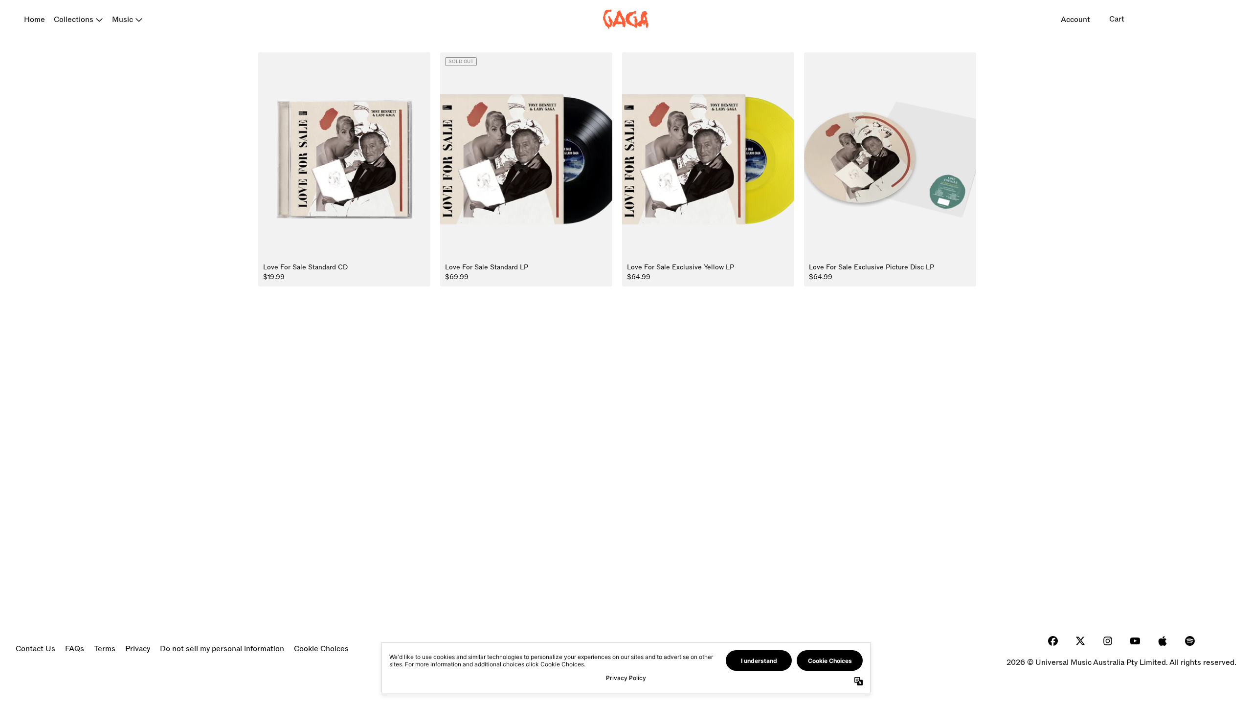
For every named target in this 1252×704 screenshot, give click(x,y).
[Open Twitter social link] (1080, 641)
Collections (73, 19)
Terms (104, 648)
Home (34, 19)
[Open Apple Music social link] (1162, 641)
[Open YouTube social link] (1135, 641)
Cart (1116, 19)
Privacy (137, 648)
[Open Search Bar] (1152, 19)
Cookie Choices (321, 648)
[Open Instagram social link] (1108, 641)
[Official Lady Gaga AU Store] (626, 19)
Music (122, 19)
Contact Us (35, 648)
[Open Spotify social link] (1190, 641)
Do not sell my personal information (222, 648)
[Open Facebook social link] (1053, 641)
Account (1075, 19)
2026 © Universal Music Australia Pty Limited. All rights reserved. (1121, 662)
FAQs (74, 648)
